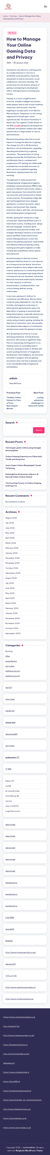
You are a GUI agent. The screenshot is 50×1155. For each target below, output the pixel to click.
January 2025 (11, 613)
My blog (12, 33)
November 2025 (12, 563)
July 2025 (9, 583)
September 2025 (12, 573)
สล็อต (7, 656)
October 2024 (11, 628)
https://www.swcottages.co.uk (17, 1127)
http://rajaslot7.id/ (11, 1026)
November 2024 (12, 623)
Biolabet (9, 941)
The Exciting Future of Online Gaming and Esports (23, 484)
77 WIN (8, 769)
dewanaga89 (11, 734)
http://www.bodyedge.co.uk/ (16, 1054)
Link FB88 (9, 917)
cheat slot (10, 722)
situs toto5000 (12, 806)
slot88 (17, 126)
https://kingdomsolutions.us (15, 1045)
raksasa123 (10, 964)
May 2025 (9, 593)
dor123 (8, 687)
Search (10, 422)
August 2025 (11, 578)
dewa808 (9, 929)
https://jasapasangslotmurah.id (17, 1091)
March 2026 (10, 543)
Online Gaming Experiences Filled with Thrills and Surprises (23, 457)
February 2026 (11, 548)
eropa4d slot (11, 661)
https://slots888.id (11, 1081)
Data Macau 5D (12, 796)
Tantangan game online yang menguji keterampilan (23, 449)
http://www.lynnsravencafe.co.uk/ (20, 952)
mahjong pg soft (12, 671)
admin (13, 378)
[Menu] (45, 6)
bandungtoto (11, 882)
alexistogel (10, 824)
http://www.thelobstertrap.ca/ (17, 1109)
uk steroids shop (12, 791)
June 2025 (10, 588)
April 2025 (10, 598)
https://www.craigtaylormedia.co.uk (19, 1017)
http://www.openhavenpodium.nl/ (20, 987)
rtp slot (8, 801)
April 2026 (10, 538)
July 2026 (9, 523)
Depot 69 (9, 781)
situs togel (10, 699)
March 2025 (10, 603)
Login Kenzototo (12, 811)
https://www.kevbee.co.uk (14, 1118)
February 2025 (11, 608)
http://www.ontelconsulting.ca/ (19, 999)
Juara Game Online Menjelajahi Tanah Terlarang (23, 466)
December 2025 (12, 558)
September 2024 (13, 633)
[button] (15, 383)
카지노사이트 (11, 975)
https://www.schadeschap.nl (16, 1072)
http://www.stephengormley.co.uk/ (18, 1035)
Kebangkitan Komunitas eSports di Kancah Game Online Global (22, 475)
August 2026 (11, 518)
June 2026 (10, 528)
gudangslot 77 (12, 757)
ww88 (8, 786)
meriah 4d (9, 711)
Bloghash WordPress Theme (29, 1150)
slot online (9, 666)
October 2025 (11, 568)
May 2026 (9, 533)
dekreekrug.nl (9, 1063)
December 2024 (12, 618)
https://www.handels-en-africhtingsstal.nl (22, 1100)
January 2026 (11, 553)
